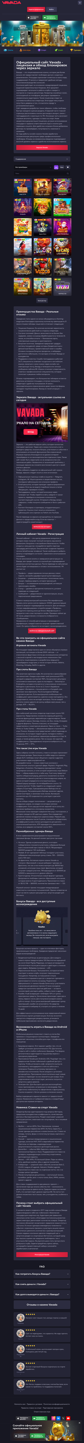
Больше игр (42, 301)
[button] (2, 33)
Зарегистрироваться (36, 9)
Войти (51, 9)
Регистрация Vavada (42, 1255)
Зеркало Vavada (42, 147)
